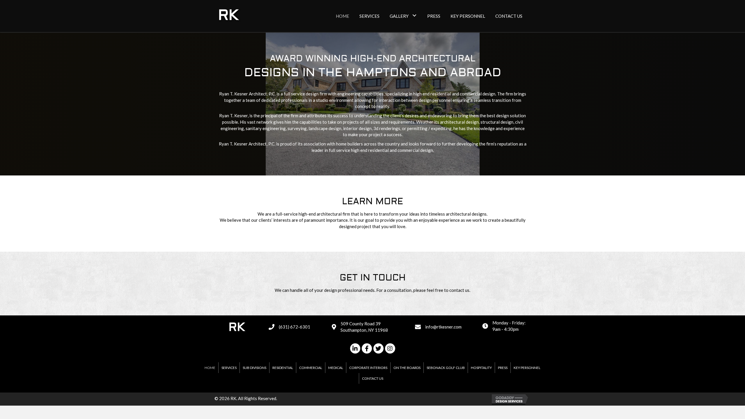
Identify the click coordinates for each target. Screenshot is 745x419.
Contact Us (372, 378)
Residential (282, 367)
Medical (335, 367)
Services (229, 367)
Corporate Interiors (368, 367)
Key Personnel (527, 367)
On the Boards (407, 367)
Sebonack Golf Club (446, 367)
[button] (414, 15)
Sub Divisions (254, 367)
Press (503, 367)
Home (210, 367)
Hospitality (481, 367)
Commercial (310, 367)
